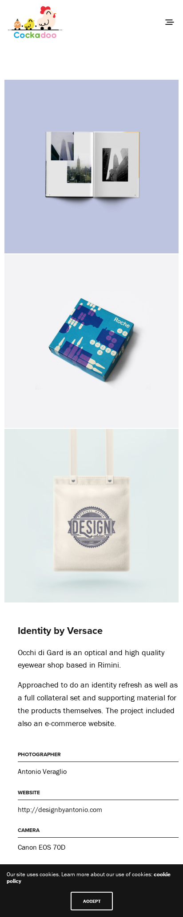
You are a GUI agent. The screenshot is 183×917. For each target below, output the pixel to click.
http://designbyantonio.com (60, 809)
